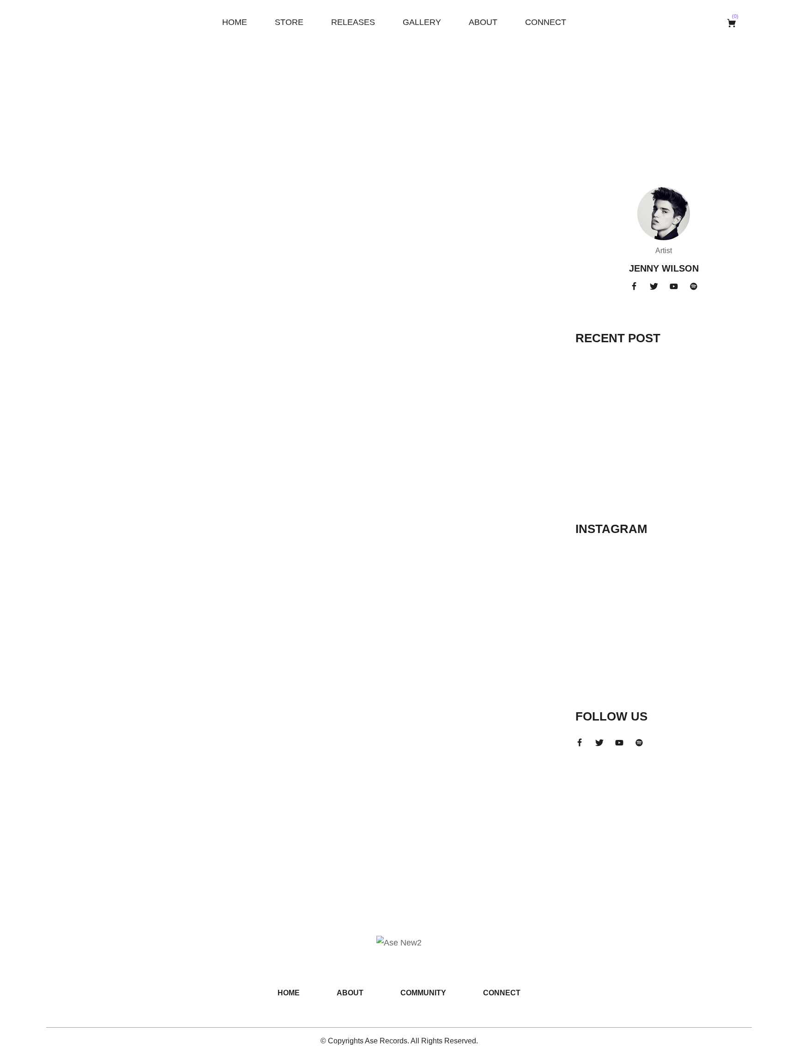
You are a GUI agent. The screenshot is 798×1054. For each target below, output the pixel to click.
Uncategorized (85, 190)
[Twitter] (654, 286)
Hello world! (107, 208)
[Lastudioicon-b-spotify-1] (693, 286)
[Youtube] (674, 286)
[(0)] (732, 23)
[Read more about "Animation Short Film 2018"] (603, 467)
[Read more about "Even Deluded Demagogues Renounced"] (603, 417)
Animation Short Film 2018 (693, 455)
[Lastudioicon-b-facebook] (634, 286)
